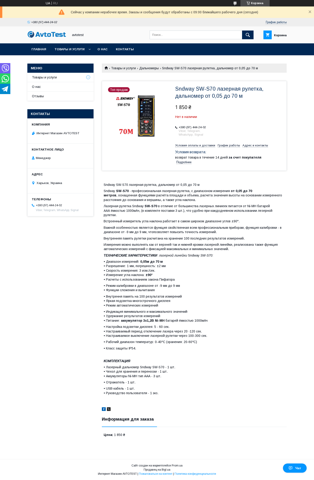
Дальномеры (149, 68)
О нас (102, 49)
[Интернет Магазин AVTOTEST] (46, 37)
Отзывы (38, 96)
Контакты (125, 49)
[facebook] (104, 410)
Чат (298, 468)
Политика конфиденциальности (195, 473)
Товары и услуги (69, 49)
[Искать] (248, 35)
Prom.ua (177, 465)
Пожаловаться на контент (155, 473)
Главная (38, 49)
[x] (109, 410)
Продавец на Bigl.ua (157, 469)
